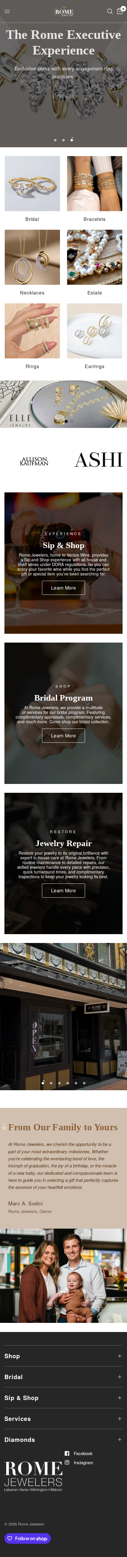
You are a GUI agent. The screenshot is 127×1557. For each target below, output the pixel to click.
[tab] (55, 421)
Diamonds (19, 1439)
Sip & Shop (21, 1397)
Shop (12, 1355)
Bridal (13, 1376)
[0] (119, 11)
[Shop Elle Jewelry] (63, 404)
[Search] (110, 11)
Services (17, 1418)
